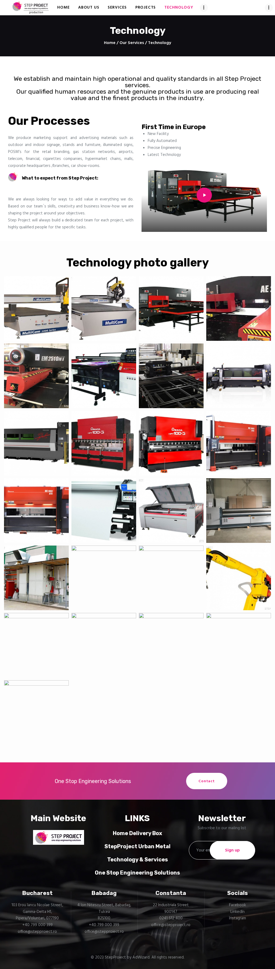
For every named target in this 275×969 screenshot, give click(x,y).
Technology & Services (137, 859)
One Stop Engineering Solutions (137, 872)
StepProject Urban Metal (137, 846)
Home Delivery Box (137, 833)
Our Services (132, 43)
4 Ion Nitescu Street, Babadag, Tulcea (104, 908)
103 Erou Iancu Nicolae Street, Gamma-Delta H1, (37, 908)
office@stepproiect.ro (37, 931)
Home (109, 43)
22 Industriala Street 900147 (171, 908)
